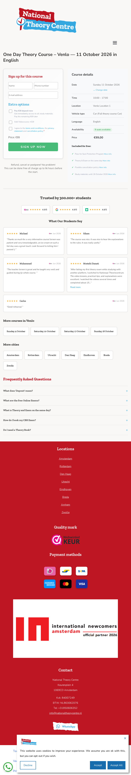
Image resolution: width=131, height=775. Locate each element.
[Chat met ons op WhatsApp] (8, 767)
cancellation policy (35, 131)
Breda (107, 355)
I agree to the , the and (34, 129)
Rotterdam (33, 355)
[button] (65, 391)
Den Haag (70, 355)
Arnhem (65, 504)
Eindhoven (89, 355)
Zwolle (10, 365)
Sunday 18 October (104, 331)
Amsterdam (13, 355)
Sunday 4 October (16, 331)
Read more (75, 287)
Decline (28, 765)
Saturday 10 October (45, 331)
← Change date (100, 90)
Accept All (116, 765)
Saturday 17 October (74, 331)
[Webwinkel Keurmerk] (65, 544)
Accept (98, 765)
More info (108, 154)
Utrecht (52, 355)
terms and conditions (35, 128)
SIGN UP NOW (33, 147)
